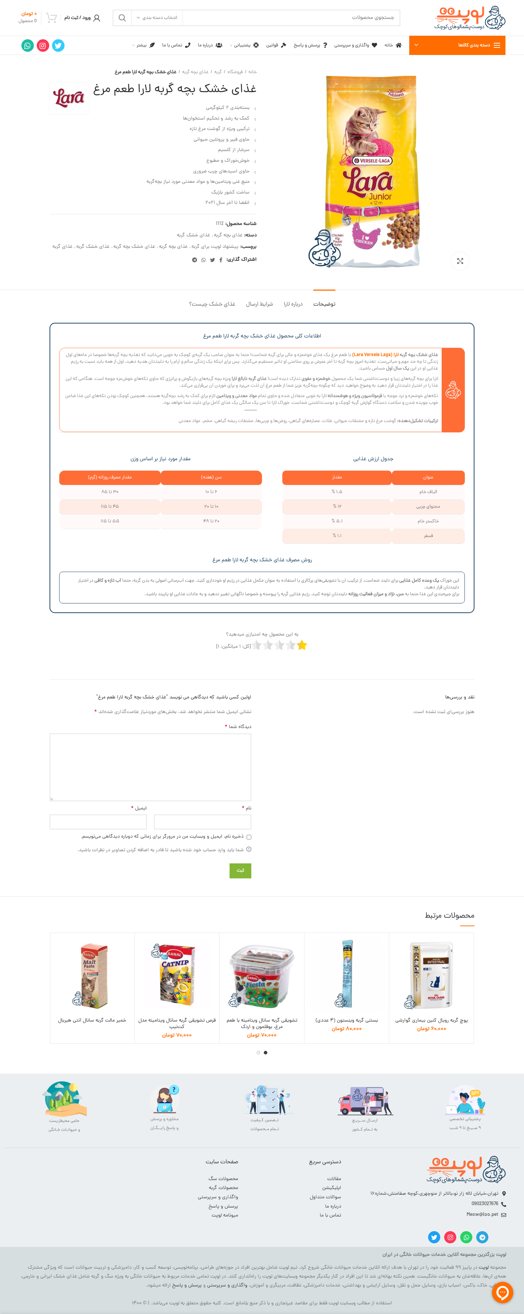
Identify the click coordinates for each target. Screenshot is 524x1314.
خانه (252, 72)
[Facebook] (221, 260)
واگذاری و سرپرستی (227, 1285)
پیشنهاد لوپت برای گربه (214, 247)
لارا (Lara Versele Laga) (375, 355)
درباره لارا (293, 304)
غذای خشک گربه (193, 236)
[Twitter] (58, 45)
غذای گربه (62, 247)
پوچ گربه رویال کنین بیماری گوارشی (431, 1021)
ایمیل (139, 809)
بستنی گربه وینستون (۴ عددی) (346, 1021)
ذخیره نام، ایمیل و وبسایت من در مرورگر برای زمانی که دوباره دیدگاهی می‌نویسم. (162, 837)
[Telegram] (194, 260)
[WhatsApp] (27, 45)
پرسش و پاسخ (187, 1285)
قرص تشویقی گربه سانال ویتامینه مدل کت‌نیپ (177, 1024)
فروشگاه (235, 72)
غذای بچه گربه (195, 72)
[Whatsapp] (466, 1237)
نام (246, 809)
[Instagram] (43, 45)
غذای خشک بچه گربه (134, 247)
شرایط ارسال (259, 304)
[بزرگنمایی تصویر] (460, 261)
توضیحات (324, 304)
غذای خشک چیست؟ (212, 304)
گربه (218, 72)
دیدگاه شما (238, 727)
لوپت (484, 1268)
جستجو (122, 18)
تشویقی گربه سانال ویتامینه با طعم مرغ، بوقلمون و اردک (262, 1024)
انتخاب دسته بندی (160, 18)
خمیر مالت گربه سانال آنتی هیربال (92, 1021)
